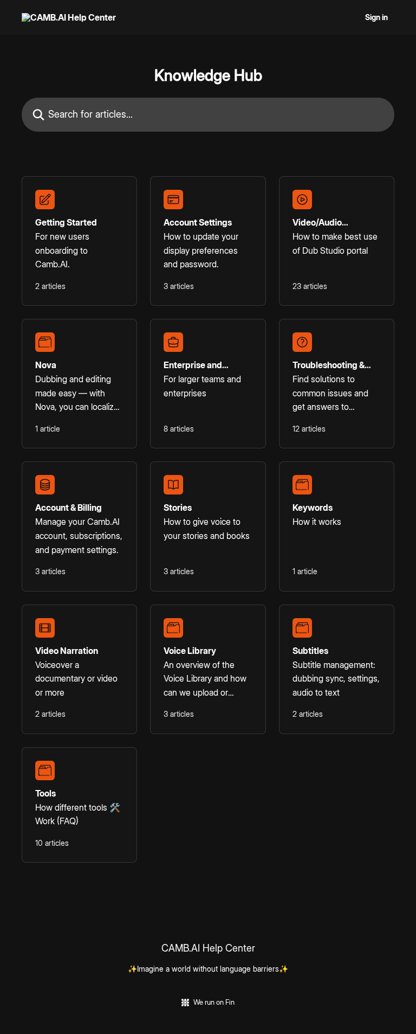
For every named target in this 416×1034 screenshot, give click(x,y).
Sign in (376, 17)
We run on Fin (214, 1002)
